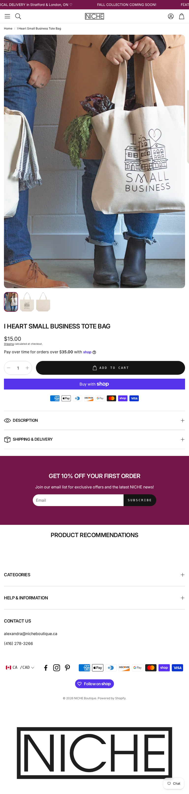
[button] (7, 16)
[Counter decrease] (8, 367)
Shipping (9, 343)
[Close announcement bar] (184, 3)
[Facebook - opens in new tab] (45, 667)
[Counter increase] (27, 367)
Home (8, 28)
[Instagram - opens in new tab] (56, 667)
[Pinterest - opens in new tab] (67, 667)
